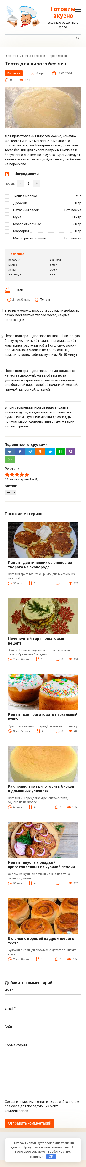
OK (51, 1156)
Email (10, 1008)
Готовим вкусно (63, 12)
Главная (10, 56)
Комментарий (16, 1045)
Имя (9, 990)
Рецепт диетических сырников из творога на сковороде (40, 564)
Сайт (8, 1027)
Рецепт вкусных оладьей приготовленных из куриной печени (41, 864)
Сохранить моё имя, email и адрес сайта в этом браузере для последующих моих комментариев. (42, 1106)
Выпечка (25, 56)
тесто (11, 492)
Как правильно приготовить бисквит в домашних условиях (42, 788)
